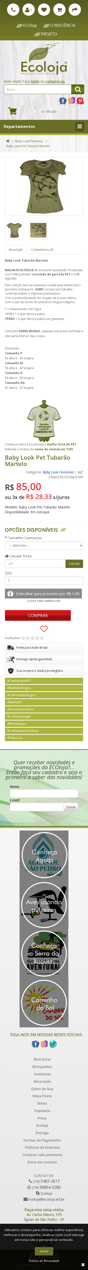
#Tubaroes (15, 738)
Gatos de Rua (42, 1088)
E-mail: (15, 800)
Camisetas (42, 1074)
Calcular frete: (20, 555)
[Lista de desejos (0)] (44, 9)
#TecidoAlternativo (20, 709)
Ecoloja (42, 1125)
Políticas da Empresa (42, 1147)
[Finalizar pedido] (75, 9)
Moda (42, 1103)
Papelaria (42, 1110)
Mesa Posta (42, 1096)
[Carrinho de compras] (59, 9)
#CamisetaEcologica (21, 695)
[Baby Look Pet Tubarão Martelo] (44, 186)
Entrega (42, 1132)
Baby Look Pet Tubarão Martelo (28, 146)
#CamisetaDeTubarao (22, 731)
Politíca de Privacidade (44, 1261)
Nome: (15, 786)
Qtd (8, 572)
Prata (42, 1118)
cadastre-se (55, 81)
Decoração (42, 1081)
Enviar (71, 807)
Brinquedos (42, 1066)
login (35, 81)
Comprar (38, 615)
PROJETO (49, 34)
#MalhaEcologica (19, 688)
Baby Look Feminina (29, 141)
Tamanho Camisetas (25, 537)
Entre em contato (42, 1162)
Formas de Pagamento (42, 1140)
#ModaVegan (16, 723)
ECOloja (30, 25)
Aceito (44, 1251)
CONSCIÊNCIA (62, 25)
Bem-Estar (42, 1059)
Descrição (16, 250)
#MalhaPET (14, 702)
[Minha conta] (28, 9)
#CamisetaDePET (19, 681)
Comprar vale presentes (42, 1154)
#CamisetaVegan (19, 716)
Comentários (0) (42, 250)
